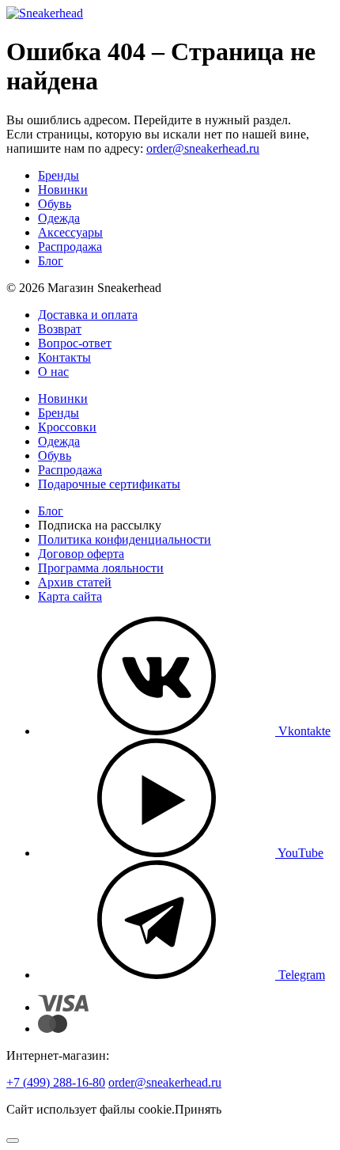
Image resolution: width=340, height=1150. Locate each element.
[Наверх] (12, 1140)
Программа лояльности (101, 568)
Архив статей (74, 582)
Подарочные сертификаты (109, 484)
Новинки (63, 189)
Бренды (58, 175)
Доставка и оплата (88, 314)
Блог (50, 261)
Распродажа (70, 246)
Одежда (59, 218)
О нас (53, 371)
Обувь (54, 204)
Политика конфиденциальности (124, 539)
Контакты (64, 357)
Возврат (59, 329)
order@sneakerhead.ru (202, 148)
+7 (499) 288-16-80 (55, 1082)
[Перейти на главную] (44, 13)
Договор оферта (81, 553)
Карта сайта (70, 596)
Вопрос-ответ (74, 343)
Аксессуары (70, 232)
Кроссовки (67, 427)
